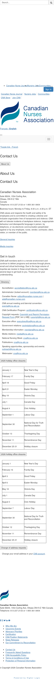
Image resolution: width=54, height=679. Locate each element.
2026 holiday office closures (13, 454)
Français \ (8, 128)
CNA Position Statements (17, 637)
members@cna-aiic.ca (40, 292)
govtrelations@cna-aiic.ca (33, 325)
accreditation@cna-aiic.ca (26, 287)
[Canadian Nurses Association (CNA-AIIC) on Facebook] (0, 620)
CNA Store (5, 97)
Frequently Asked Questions (18, 652)
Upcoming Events (13, 628)
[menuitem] (17, 85)
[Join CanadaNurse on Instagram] (2, 620)
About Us (5, 164)
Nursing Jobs (33, 85)
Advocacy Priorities (14, 631)
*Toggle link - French (9, 147)
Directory (5, 282)
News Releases (12, 639)
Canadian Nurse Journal (17, 85)
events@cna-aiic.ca (10, 306)
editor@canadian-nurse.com (29, 296)
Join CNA (16, 97)
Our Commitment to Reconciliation (21, 642)
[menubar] (27, 95)
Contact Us (10, 649)
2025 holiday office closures (13, 360)
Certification (11, 634)
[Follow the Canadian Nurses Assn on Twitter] (5, 620)
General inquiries (7, 239)
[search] (51, 2)
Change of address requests (13, 547)
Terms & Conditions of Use (17, 657)
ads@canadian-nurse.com (13, 299)
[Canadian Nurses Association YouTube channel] (9, 620)
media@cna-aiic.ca (25, 333)
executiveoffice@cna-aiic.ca (29, 321)
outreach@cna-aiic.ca (11, 349)
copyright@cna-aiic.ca (40, 317)
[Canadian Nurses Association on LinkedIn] (7, 620)
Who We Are (11, 625)
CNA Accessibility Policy (16, 655)
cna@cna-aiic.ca (30, 338)
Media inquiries (6, 246)
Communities (45, 85)
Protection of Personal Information (20, 660)
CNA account (39, 553)
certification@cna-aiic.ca (37, 310)
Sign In (48, 89)
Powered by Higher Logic (27, 678)
